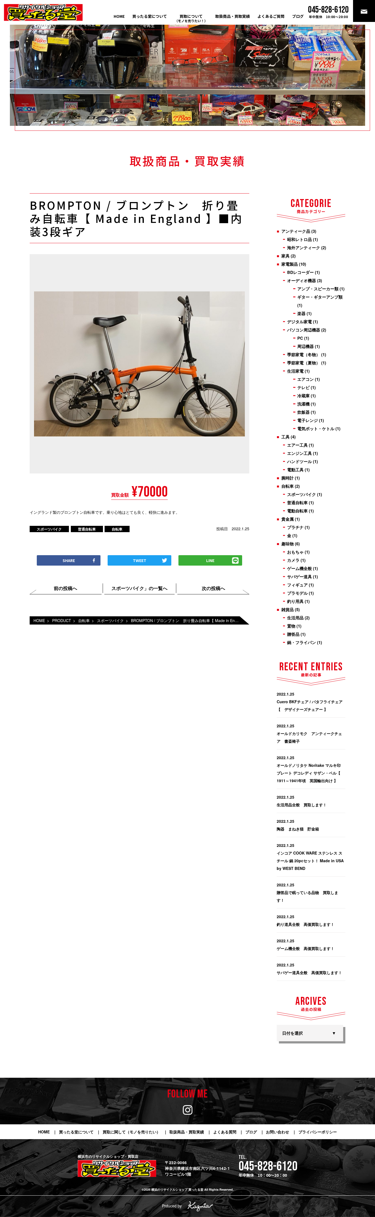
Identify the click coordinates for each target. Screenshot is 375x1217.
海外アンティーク (303, 248)
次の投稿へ (213, 588)
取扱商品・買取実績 (232, 16)
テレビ (303, 387)
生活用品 (295, 618)
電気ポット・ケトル (315, 428)
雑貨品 (287, 609)
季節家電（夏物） (303, 363)
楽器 (301, 313)
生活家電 (295, 371)
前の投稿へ (65, 588)
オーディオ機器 (301, 280)
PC (300, 338)
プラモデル (297, 593)
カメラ (293, 560)
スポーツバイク (49, 529)
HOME (119, 16)
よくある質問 (224, 1131)
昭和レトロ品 (299, 239)
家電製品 (289, 264)
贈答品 (293, 634)
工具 (285, 437)
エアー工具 (297, 445)
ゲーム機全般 (299, 568)
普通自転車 (87, 529)
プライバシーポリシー (317, 1131)
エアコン (305, 379)
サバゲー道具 (299, 577)
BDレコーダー (300, 272)
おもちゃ (295, 552)
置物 (291, 626)
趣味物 (287, 544)
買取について (191, 18)
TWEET (139, 560)
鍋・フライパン (301, 642)
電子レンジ (307, 420)
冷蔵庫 (303, 396)
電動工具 (295, 470)
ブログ (298, 16)
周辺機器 (305, 346)
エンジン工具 (299, 453)
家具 (285, 256)
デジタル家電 (299, 322)
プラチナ (295, 527)
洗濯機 (303, 404)
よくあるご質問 (271, 16)
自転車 (117, 529)
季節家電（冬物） (303, 354)
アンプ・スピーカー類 (317, 289)
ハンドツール (299, 461)
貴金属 (287, 519)
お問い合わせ (277, 1131)
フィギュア (297, 585)
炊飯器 (303, 412)
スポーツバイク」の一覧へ (139, 588)
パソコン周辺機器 (303, 330)
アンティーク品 (295, 231)
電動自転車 (297, 511)
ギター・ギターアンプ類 (320, 297)
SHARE (69, 560)
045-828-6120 (268, 1166)
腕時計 (287, 478)
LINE (210, 560)
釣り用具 (295, 601)
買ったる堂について (149, 16)
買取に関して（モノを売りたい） (131, 1131)
